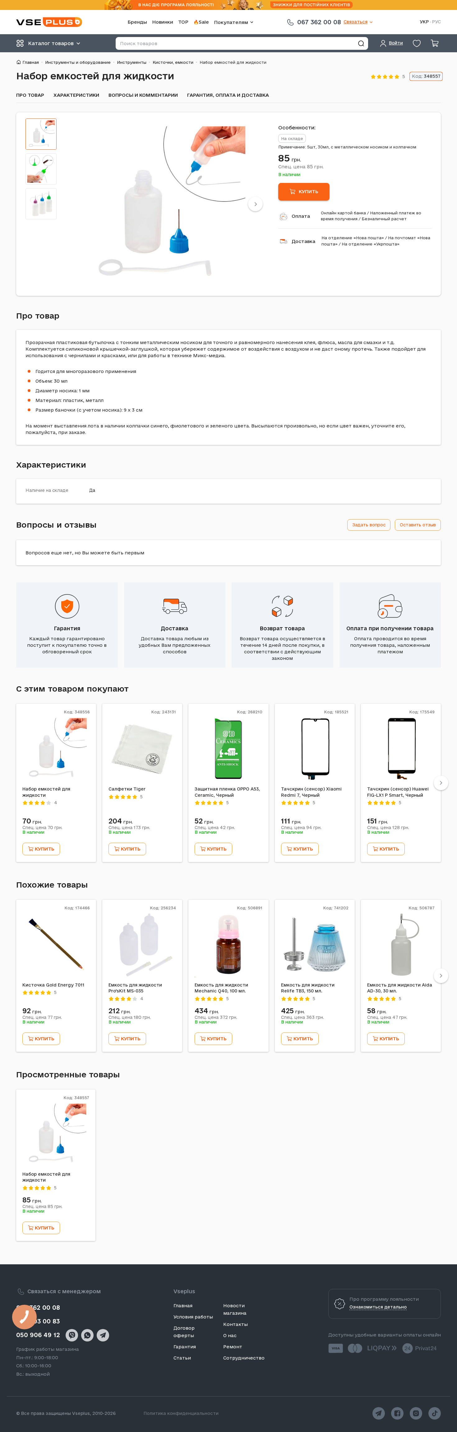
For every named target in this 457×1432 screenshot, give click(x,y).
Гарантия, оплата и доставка (228, 95)
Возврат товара (282, 628)
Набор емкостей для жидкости (46, 792)
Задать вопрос (368, 524)
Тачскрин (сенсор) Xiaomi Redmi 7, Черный (311, 792)
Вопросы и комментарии (143, 95)
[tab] (41, 134)
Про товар (30, 95)
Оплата (301, 216)
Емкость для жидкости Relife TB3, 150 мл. (308, 988)
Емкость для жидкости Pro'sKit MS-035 (135, 988)
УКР (424, 22)
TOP (183, 22)
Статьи (182, 1357)
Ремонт (232, 1346)
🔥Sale (201, 22)
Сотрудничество (244, 1357)
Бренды (137, 22)
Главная (30, 62)
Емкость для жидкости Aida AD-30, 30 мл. (399, 988)
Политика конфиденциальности (181, 1413)
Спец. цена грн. (301, 166)
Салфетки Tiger (126, 788)
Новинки (162, 22)
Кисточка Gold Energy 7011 (53, 984)
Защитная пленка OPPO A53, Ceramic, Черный (227, 792)
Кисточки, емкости (173, 62)
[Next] (255, 204)
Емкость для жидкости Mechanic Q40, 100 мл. (221, 988)
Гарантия (67, 628)
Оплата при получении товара (390, 628)
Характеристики (76, 95)
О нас (230, 1335)
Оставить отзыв (418, 524)
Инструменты (131, 62)
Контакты (235, 1324)
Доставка (303, 241)
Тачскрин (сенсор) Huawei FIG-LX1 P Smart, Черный (398, 792)
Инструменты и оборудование (78, 62)
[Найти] (361, 43)
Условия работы (193, 1316)
